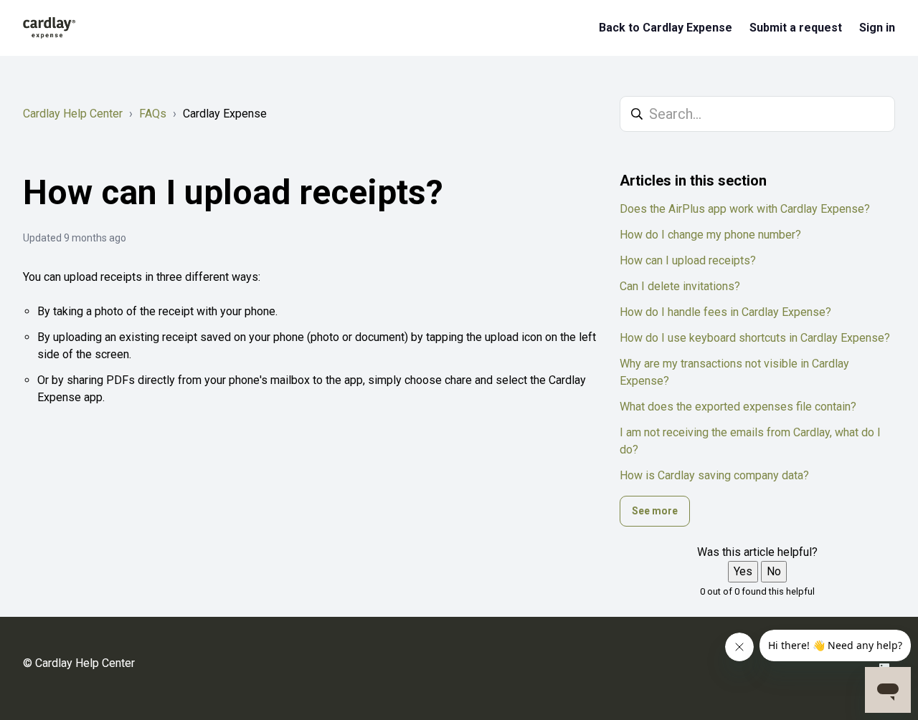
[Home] (49, 28)
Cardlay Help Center (73, 113)
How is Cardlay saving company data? (714, 475)
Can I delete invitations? (680, 286)
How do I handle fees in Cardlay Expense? (725, 312)
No (774, 571)
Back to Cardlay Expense (665, 27)
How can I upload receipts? (688, 260)
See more (655, 511)
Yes (743, 571)
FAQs (152, 113)
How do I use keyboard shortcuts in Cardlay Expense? (755, 338)
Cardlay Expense (225, 113)
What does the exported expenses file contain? (738, 406)
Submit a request (795, 27)
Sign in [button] (877, 27)
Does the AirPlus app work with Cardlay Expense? (745, 209)
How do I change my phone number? (710, 234)
